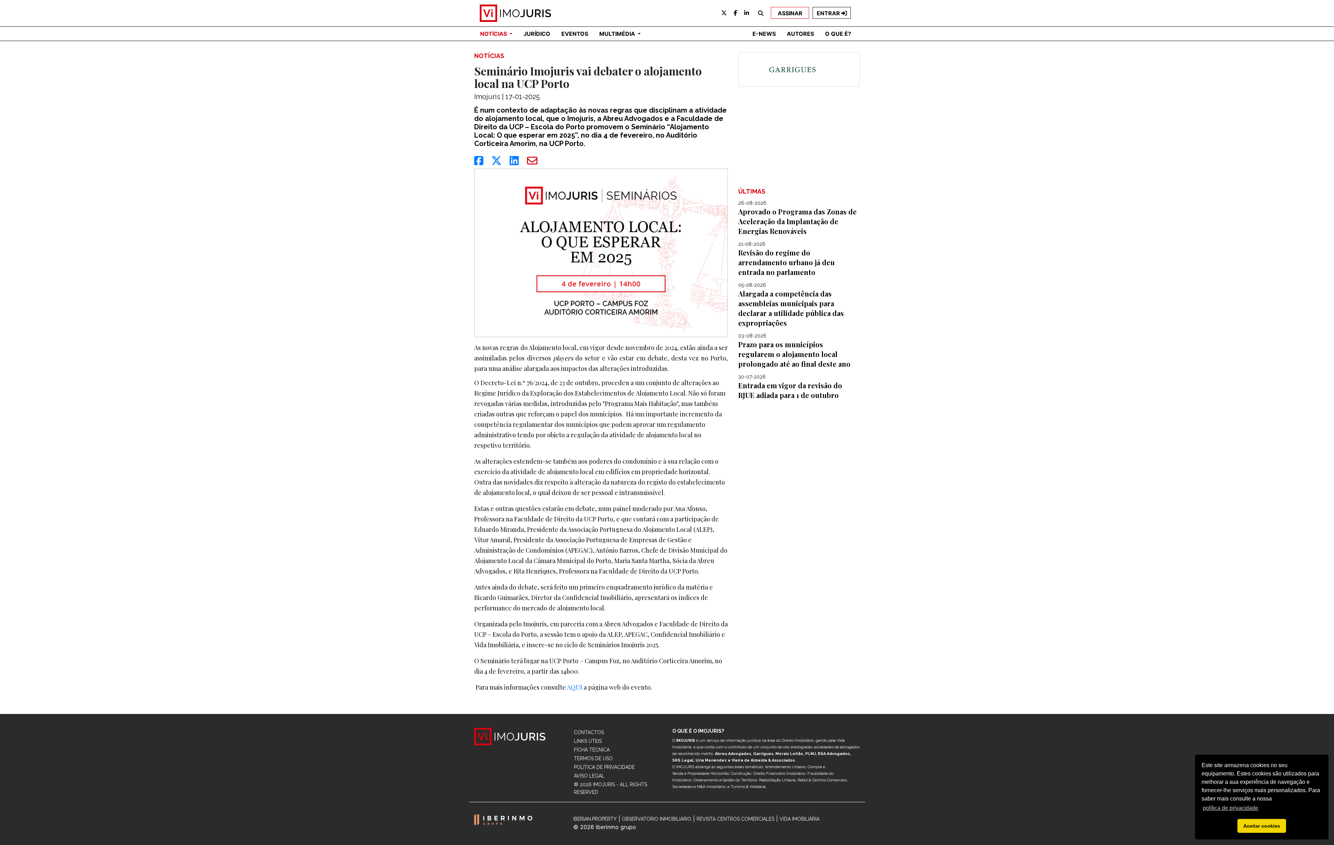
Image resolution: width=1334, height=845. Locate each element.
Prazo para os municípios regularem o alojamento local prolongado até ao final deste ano (794, 354)
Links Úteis (588, 741)
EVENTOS (574, 33)
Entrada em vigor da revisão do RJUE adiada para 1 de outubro (790, 390)
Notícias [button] (494, 33)
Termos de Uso (593, 758)
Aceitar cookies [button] (1261, 826)
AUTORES (800, 33)
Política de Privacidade (604, 767)
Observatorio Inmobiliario (656, 819)
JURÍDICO (537, 33)
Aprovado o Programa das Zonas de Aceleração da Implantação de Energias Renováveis (797, 221)
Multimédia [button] (617, 33)
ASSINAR (790, 13)
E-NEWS (764, 33)
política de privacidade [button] (1230, 808)
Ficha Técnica (592, 750)
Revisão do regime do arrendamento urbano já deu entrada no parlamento (786, 262)
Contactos (589, 732)
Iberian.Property (595, 819)
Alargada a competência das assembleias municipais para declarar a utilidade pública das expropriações (791, 308)
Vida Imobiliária (800, 819)
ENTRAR (829, 13)
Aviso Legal (589, 776)
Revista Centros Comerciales (735, 819)
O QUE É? (838, 33)
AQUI (574, 687)
